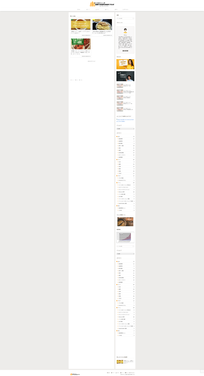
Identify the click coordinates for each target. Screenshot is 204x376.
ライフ (113, 372)
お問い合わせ (132, 372)
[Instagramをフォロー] (124, 50)
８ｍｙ (125, 35)
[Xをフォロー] (123, 50)
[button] (133, 18)
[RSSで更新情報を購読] (127, 50)
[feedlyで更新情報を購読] (126, 50)
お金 (109, 372)
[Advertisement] (91, 69)
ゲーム (122, 372)
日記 (127, 372)
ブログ (118, 372)
